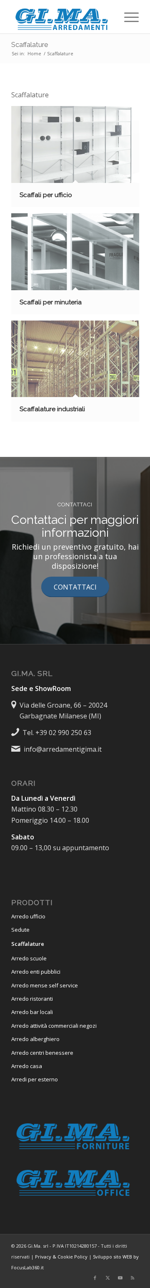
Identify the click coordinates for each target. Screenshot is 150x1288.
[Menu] (127, 16)
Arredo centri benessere (42, 1052)
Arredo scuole (29, 958)
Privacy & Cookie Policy (61, 1256)
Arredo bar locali (32, 1012)
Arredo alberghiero (35, 1039)
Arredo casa (26, 1066)
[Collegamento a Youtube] (120, 1277)
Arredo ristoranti (32, 998)
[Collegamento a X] (107, 1277)
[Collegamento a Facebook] (95, 1277)
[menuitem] (127, 16)
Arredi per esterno (34, 1079)
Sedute (20, 929)
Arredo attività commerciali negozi (54, 1025)
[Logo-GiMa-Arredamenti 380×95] (62, 16)
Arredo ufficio (28, 916)
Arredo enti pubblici (35, 971)
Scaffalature (29, 45)
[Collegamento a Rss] (132, 1277)
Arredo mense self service (44, 985)
